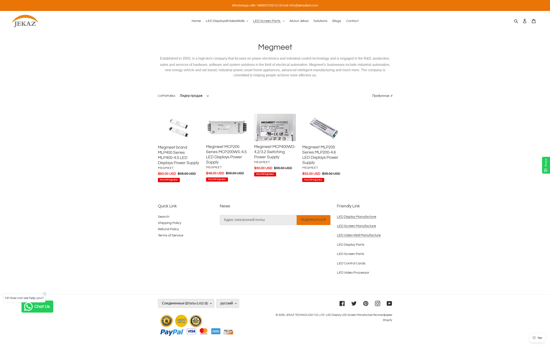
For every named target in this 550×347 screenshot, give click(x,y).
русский (226, 303)
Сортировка (166, 96)
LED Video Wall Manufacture (359, 235)
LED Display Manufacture (356, 216)
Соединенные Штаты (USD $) (185, 303)
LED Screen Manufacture (356, 226)
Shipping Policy (169, 223)
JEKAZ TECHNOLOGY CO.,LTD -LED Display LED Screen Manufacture (329, 314)
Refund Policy (168, 229)
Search (163, 216)
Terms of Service (170, 235)
